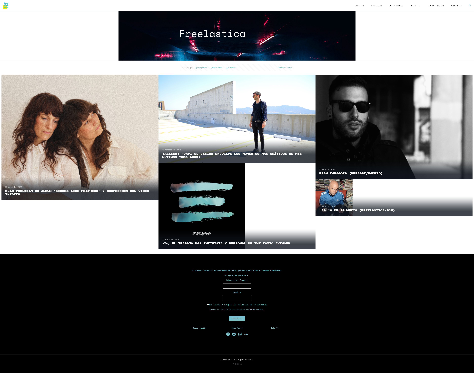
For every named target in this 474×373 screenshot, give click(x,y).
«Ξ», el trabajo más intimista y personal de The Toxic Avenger (226, 243)
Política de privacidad (252, 304)
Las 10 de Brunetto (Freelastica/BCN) (357, 210)
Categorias (202, 67)
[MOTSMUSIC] (6, 5)
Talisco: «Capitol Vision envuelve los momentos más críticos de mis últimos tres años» (232, 155)
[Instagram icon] (238, 364)
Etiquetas (217, 67)
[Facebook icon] (233, 364)
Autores (231, 67)
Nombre (237, 292)
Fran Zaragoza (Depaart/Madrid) (351, 173)
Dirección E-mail (237, 280)
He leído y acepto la (238, 304)
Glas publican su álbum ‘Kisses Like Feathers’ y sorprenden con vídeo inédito (77, 192)
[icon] (241, 364)
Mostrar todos (285, 67)
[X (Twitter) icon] (236, 364)
